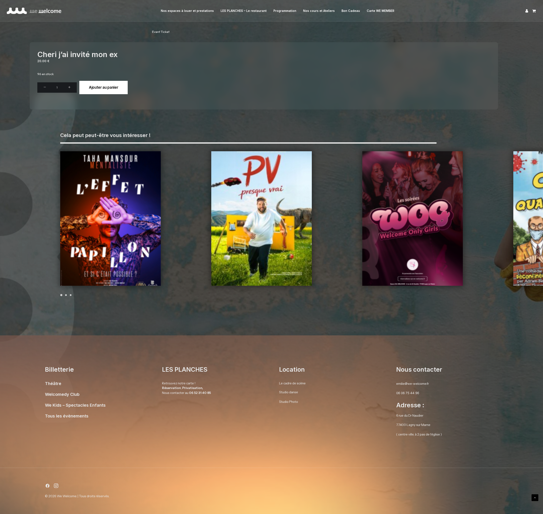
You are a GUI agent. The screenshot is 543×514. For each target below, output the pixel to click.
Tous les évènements (66, 415)
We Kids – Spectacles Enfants (75, 405)
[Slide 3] (70, 295)
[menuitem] (187, 11)
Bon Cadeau (350, 11)
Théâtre (53, 383)
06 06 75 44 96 (407, 393)
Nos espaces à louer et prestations (187, 11)
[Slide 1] (62, 295)
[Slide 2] (66, 295)
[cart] (533, 11)
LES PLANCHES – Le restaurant (244, 11)
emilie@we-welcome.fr (412, 383)
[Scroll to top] (535, 497)
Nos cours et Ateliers (319, 11)
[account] (527, 11)
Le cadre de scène (292, 383)
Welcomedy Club (62, 394)
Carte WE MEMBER (380, 11)
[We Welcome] (34, 11)
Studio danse (288, 392)
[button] (45, 87)
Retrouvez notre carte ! (179, 383)
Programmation (284, 11)
